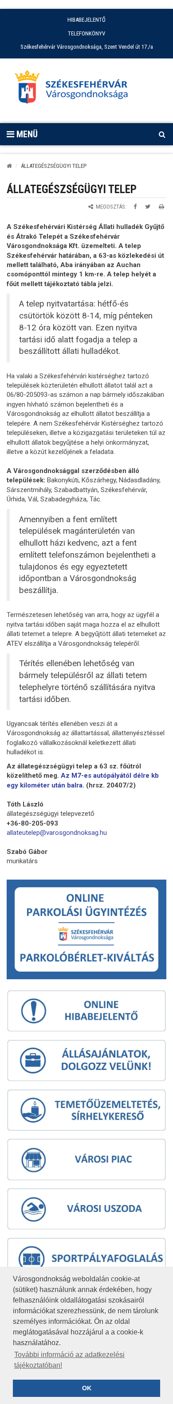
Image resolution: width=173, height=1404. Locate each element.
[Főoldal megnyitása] (75, 89)
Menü (26, 134)
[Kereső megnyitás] (162, 134)
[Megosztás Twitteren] (147, 206)
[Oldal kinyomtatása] (161, 206)
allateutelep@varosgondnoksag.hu (57, 833)
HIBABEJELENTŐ (86, 19)
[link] (57, 833)
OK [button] (86, 1388)
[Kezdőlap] (9, 166)
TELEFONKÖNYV (86, 33)
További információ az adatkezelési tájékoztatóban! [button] (69, 1360)
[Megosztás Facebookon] (135, 206)
